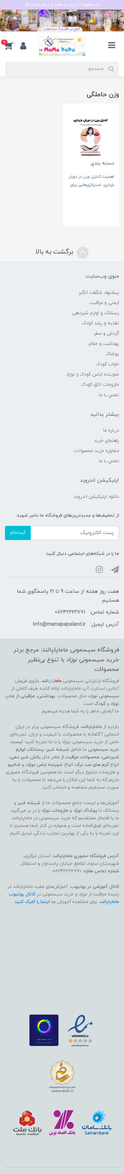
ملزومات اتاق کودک (100, 384)
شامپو (14, 765)
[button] (12, 46)
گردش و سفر (106, 333)
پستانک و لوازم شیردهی (95, 313)
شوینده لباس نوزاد (45, 765)
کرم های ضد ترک (92, 765)
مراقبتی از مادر (20, 696)
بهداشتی (46, 696)
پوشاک (112, 354)
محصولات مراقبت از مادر (75, 757)
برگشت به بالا (55, 251)
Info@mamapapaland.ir (59, 624)
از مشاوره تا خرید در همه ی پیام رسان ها (62, 5)
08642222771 (70, 612)
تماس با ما (109, 395)
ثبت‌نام (17, 532)
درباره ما (111, 430)
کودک (99, 704)
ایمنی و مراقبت (104, 303)
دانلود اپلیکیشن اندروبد (96, 497)
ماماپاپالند (92, 727)
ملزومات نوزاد (55, 810)
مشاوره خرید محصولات (96, 451)
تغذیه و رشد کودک (100, 323)
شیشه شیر (57, 749)
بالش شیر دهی (25, 757)
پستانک (36, 749)
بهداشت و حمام (104, 344)
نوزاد (114, 704)
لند (52, 681)
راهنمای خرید (106, 440)
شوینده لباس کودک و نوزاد (92, 374)
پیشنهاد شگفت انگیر (98, 292)
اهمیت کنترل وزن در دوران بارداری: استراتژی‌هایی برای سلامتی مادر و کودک (91, 185)
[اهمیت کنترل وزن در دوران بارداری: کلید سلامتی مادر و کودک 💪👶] (90, 136)
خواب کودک (107, 364)
